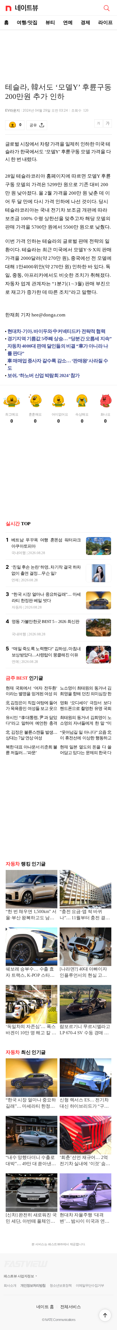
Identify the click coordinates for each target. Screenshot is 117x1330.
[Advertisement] (58, 50)
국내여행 (18, 553)
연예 (68, 22)
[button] (105, 1315)
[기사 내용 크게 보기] (107, 125)
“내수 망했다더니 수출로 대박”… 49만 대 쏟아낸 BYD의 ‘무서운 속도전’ (30, 1161)
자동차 (17, 607)
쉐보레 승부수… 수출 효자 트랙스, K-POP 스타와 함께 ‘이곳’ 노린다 (30, 973)
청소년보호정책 (61, 1286)
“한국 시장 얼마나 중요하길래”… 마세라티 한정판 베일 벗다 (31, 1103)
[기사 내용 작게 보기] (99, 126)
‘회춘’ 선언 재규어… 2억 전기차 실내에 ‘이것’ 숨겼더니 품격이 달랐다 (85, 1161)
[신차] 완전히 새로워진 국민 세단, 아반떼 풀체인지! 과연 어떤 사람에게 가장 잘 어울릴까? (31, 1218)
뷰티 (50, 22)
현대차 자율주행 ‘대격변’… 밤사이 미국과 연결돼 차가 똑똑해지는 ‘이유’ (85, 1218)
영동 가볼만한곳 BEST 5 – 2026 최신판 (46, 621)
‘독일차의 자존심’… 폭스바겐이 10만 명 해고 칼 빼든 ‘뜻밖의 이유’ (31, 1030)
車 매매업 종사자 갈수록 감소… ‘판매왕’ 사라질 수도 (57, 364)
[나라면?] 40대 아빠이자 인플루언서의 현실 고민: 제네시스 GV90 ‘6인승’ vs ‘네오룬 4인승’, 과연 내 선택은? (85, 973)
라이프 (105, 22)
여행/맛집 (27, 22)
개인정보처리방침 (32, 1286)
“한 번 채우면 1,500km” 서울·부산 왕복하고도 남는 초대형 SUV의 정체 (31, 915)
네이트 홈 (45, 1306)
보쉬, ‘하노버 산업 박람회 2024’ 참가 (43, 375)
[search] (106, 7)
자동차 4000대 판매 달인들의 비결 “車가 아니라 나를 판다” (57, 349)
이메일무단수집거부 (90, 1286)
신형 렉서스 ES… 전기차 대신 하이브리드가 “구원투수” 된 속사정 (84, 1103)
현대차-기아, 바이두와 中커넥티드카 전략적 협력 (56, 331)
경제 (85, 22)
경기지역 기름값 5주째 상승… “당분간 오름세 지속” (59, 338)
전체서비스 (70, 1306)
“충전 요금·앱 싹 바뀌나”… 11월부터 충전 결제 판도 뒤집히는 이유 (85, 915)
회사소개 (10, 1286)
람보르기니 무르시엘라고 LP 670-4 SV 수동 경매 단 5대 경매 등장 (85, 1030)
